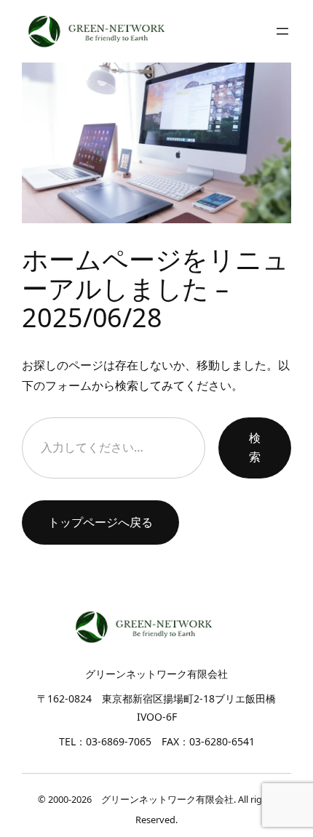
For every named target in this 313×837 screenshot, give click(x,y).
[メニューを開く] (282, 31)
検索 (255, 447)
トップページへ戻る (100, 522)
